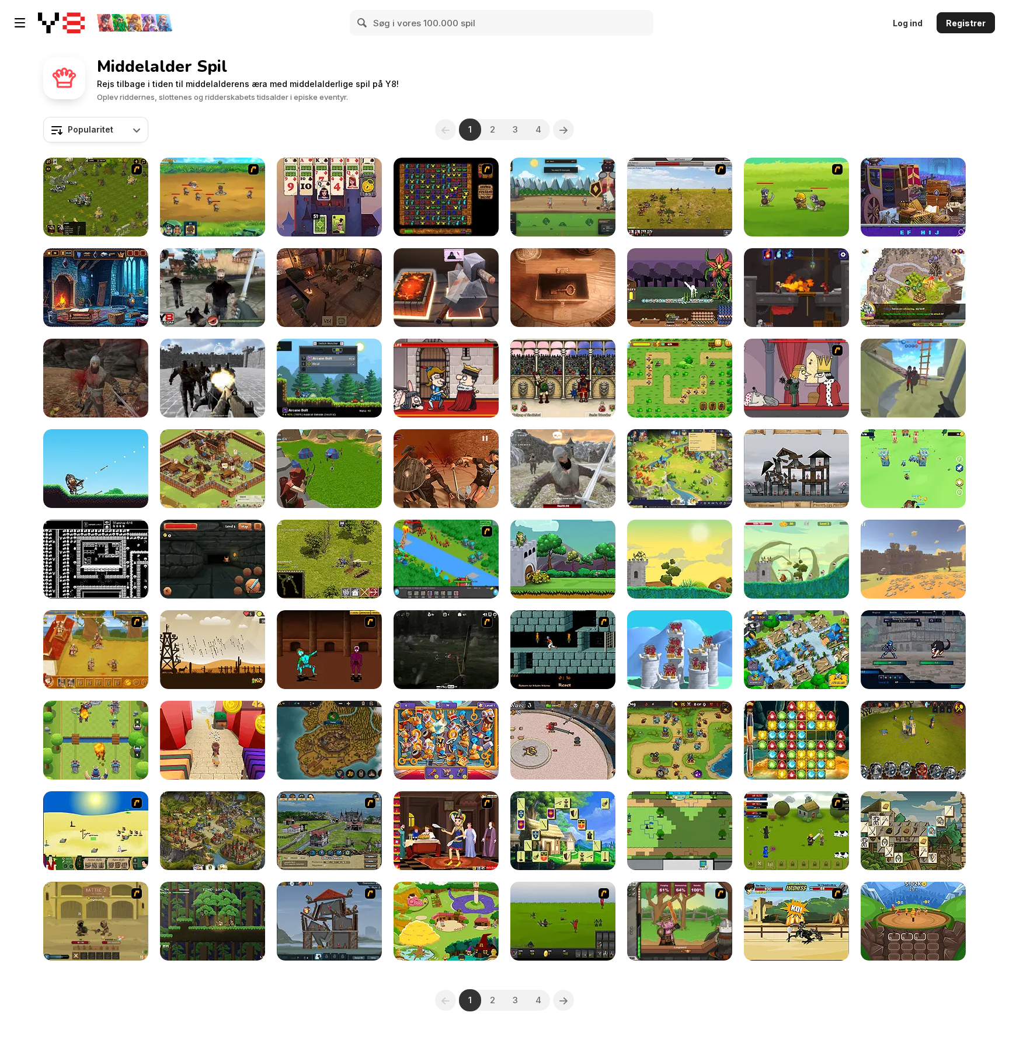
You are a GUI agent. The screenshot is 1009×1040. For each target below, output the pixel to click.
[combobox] (95, 129)
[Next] (563, 129)
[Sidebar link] (20, 22)
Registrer (966, 23)
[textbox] (96, 129)
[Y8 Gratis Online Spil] (61, 22)
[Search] (362, 23)
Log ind (908, 23)
